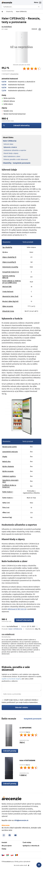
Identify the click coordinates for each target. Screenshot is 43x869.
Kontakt (4, 842)
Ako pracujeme (7, 845)
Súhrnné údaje (8, 144)
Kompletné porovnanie (32, 719)
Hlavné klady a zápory (11, 153)
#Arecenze (5, 825)
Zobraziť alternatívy (21, 125)
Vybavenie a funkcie (10, 147)
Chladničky (14, 74)
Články (4, 849)
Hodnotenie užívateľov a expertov (15, 150)
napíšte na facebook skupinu (11, 679)
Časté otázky (27, 842)
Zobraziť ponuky (9, 751)
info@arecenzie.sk (21, 820)
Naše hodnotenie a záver (12, 156)
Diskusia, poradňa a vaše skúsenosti (16, 159)
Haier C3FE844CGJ (9, 141)
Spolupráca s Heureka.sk (31, 845)
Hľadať (39, 6)
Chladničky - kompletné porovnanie (16, 163)
